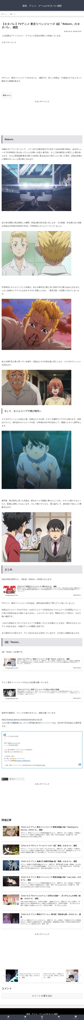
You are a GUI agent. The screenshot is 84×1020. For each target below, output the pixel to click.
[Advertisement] (42, 58)
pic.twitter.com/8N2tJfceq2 (23, 760)
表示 (8, 95)
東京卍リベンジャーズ (17, 779)
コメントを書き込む (42, 995)
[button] (77, 560)
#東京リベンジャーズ (14, 743)
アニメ (6, 779)
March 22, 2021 (40, 765)
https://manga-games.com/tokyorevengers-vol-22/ (22, 720)
